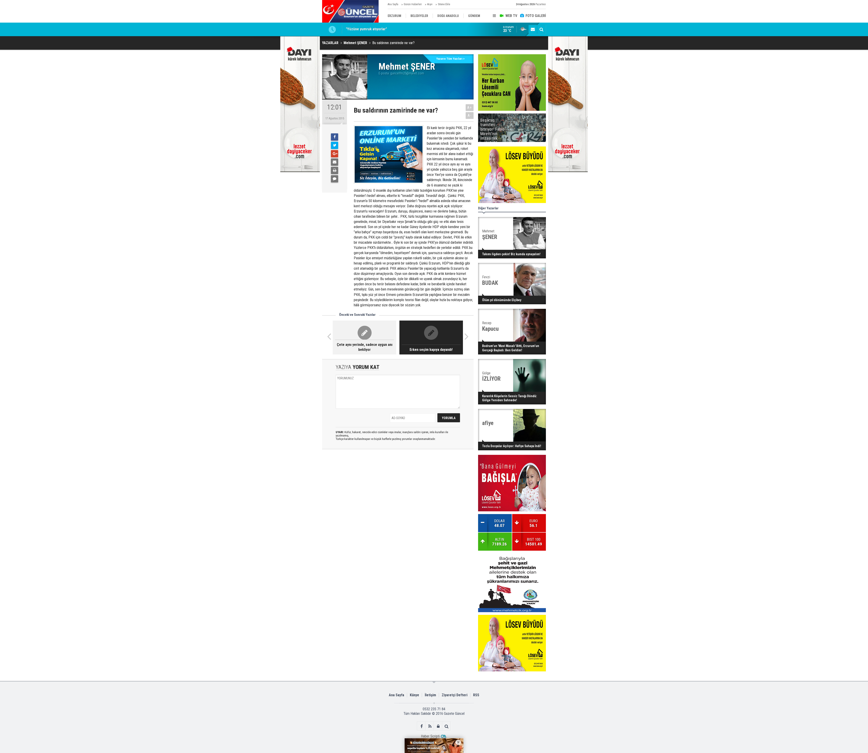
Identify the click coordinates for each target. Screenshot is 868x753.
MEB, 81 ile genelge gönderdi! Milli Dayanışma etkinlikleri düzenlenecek (402, 29)
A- (470, 115)
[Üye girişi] (438, 726)
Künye (414, 695)
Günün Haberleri (413, 4)
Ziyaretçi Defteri (454, 695)
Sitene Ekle (444, 4)
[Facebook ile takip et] (421, 726)
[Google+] (334, 153)
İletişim (430, 695)
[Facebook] (334, 137)
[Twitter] (334, 145)
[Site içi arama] (541, 29)
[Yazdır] (334, 170)
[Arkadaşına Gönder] (334, 162)
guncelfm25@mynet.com (407, 73)
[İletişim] (532, 29)
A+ (469, 107)
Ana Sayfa (393, 4)
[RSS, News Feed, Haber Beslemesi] (430, 726)
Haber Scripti (430, 736)
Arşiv (429, 4)
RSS (476, 695)
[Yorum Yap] (334, 178)
